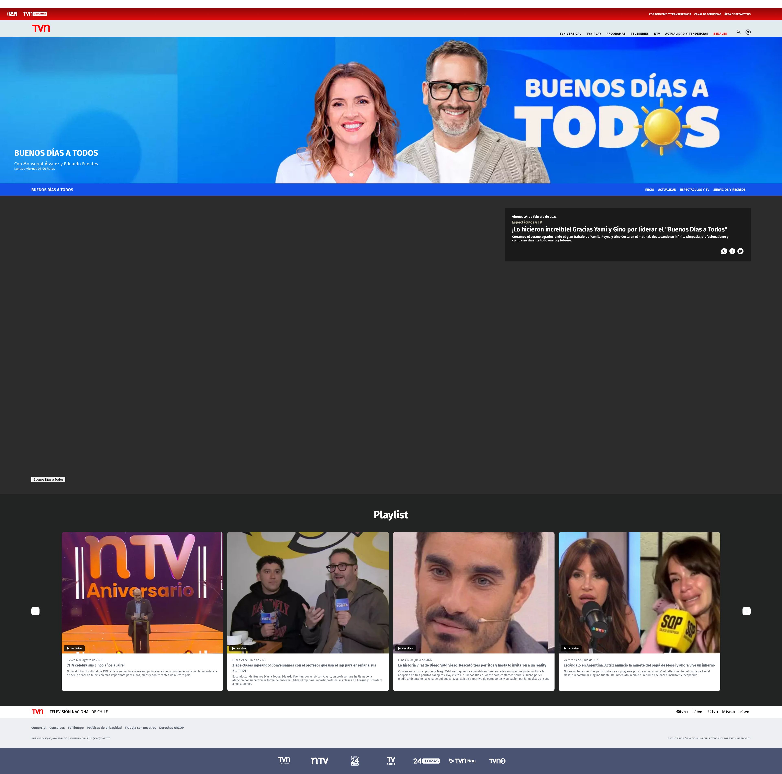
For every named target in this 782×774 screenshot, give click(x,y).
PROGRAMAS (616, 33)
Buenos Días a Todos (48, 479)
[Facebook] (732, 251)
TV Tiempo (76, 727)
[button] (746, 611)
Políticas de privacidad (104, 727)
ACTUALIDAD (667, 189)
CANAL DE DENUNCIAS (707, 14)
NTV (657, 33)
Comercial (38, 727)
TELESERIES (640, 33)
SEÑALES (720, 33)
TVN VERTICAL (570, 33)
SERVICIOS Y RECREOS (729, 189)
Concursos (57, 727)
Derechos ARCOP (171, 727)
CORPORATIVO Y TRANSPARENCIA (670, 14)
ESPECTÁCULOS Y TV (694, 189)
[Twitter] (740, 251)
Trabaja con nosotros (140, 727)
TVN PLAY (593, 33)
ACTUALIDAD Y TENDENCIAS (686, 33)
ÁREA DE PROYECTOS (737, 14)
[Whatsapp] (724, 251)
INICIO (649, 189)
